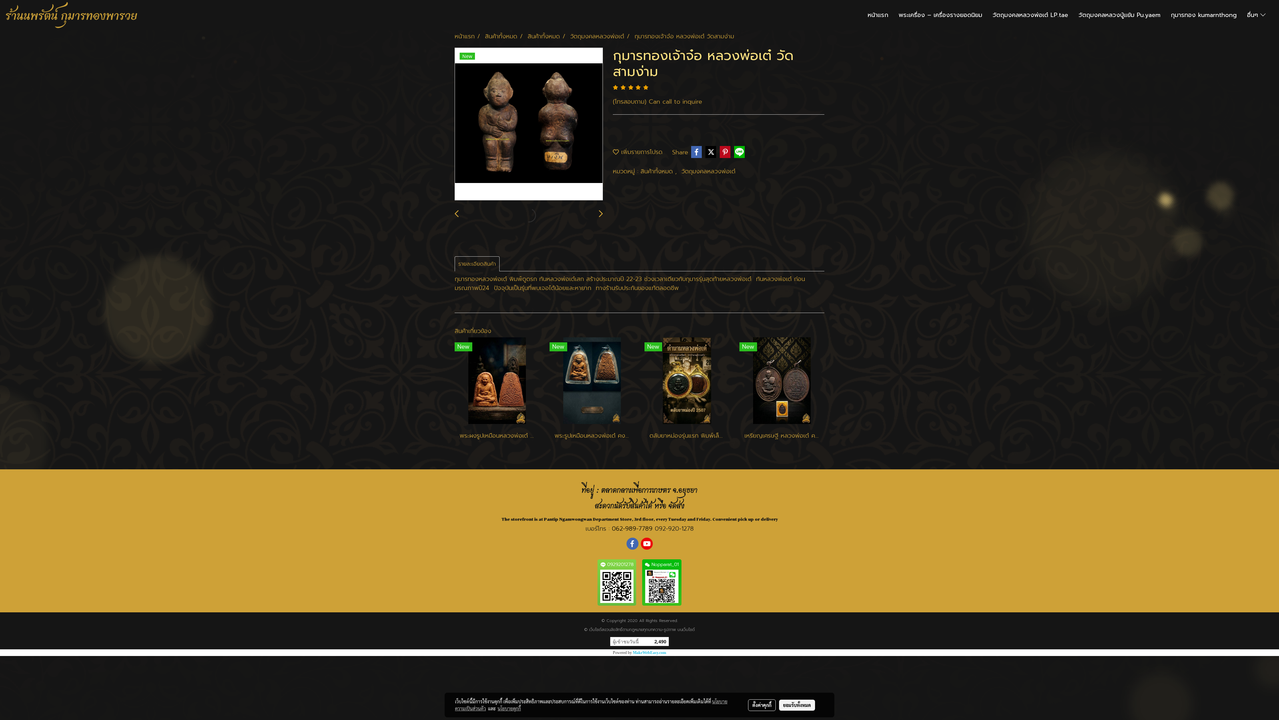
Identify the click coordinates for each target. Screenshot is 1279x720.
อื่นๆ (1253, 15)
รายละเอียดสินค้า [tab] (477, 264)
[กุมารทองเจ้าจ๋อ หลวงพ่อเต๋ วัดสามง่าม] (529, 124)
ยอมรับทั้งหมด (797, 705)
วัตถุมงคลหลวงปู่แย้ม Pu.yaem (1119, 15)
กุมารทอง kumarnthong (1204, 15)
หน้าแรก (878, 15)
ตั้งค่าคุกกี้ (761, 705)
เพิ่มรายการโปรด (640, 152)
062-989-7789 (632, 528)
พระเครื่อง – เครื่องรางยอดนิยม (940, 15)
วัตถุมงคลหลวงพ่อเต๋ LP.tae (1030, 15)
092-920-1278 (674, 528)
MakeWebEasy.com (649, 652)
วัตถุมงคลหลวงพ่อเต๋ (708, 171)
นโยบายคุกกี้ (509, 708)
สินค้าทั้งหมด (657, 171)
